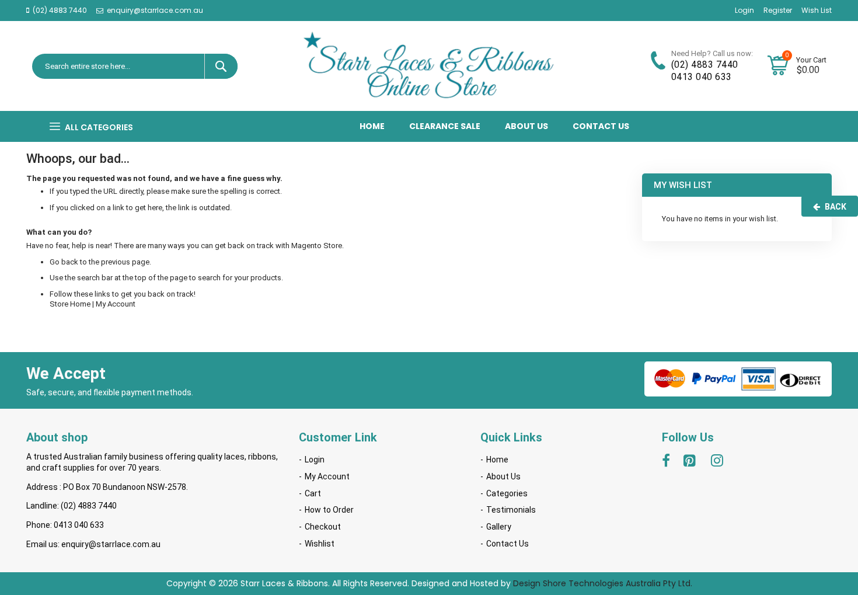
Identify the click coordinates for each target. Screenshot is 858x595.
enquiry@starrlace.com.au (155, 10)
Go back (64, 262)
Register (777, 10)
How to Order (329, 509)
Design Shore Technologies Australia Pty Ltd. (602, 583)
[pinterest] (690, 462)
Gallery (498, 526)
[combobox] (138, 66)
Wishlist (319, 543)
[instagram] (718, 462)
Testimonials (511, 509)
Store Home (70, 304)
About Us (503, 476)
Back (835, 206)
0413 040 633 (701, 77)
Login (744, 10)
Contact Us (507, 543)
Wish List (816, 10)
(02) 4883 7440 (60, 10)
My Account (115, 304)
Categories (507, 493)
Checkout (323, 526)
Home (497, 459)
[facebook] (666, 462)
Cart (313, 493)
